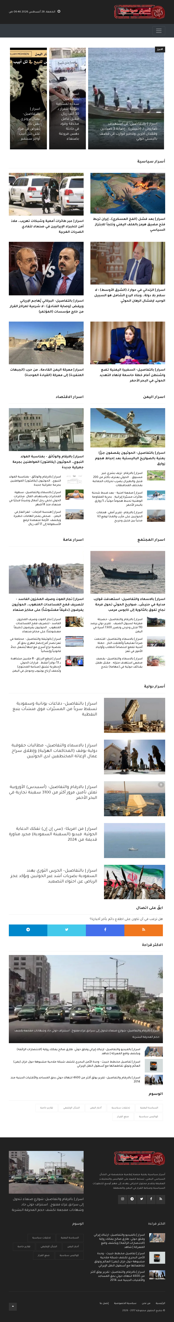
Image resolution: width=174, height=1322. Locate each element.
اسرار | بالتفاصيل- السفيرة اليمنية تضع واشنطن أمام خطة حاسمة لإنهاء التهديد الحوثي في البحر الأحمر (132, 375)
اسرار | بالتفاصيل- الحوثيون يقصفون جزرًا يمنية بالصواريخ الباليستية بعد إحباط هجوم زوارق (130, 459)
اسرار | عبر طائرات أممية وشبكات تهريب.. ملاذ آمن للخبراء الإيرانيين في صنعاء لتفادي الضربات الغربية (47, 227)
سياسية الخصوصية (125, 1303)
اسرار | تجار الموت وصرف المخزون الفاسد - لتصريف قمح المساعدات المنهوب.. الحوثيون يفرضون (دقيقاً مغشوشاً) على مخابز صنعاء (48, 605)
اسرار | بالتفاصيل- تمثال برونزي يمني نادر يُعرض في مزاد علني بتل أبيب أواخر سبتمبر (28, 124)
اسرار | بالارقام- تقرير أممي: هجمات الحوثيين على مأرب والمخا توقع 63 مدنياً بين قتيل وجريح (120, 516)
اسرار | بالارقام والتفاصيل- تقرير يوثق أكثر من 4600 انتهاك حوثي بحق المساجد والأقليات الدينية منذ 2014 (75, 1080)
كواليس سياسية (148, 1116)
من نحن (146, 1303)
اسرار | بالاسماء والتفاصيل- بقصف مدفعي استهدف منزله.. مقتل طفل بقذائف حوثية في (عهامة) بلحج (119, 663)
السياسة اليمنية (149, 1108)
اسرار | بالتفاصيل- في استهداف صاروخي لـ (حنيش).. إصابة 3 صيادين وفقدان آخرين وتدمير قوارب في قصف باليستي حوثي (128, 131)
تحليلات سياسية (121, 1108)
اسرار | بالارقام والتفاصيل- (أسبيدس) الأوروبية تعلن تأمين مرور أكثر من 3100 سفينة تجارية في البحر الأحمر (53, 792)
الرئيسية (160, 1303)
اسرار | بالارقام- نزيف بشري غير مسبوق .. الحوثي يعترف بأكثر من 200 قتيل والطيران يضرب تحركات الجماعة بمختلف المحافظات (117, 479)
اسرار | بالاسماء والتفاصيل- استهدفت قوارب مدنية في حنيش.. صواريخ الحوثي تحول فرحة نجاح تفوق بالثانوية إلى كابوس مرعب (129, 605)
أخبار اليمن (96, 1108)
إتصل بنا (104, 1303)
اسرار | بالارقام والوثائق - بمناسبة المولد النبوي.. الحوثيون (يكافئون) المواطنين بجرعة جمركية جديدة (48, 462)
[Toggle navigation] (158, 30)
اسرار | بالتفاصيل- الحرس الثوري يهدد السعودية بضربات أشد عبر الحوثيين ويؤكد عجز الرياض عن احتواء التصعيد (54, 876)
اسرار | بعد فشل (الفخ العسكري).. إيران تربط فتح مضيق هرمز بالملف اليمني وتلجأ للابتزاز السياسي (129, 225)
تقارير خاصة (46, 1108)
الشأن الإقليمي (71, 1108)
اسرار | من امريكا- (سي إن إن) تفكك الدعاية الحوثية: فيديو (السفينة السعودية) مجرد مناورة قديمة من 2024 (53, 834)
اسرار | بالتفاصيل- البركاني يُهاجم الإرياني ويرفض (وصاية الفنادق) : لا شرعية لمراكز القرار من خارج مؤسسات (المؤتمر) (47, 306)
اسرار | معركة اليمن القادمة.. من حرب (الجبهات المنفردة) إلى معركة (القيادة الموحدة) (47, 372)
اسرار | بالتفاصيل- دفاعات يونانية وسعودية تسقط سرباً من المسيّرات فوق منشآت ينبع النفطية (54, 709)
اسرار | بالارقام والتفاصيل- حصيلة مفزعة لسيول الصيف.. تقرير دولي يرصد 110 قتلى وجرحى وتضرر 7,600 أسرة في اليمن (116, 625)
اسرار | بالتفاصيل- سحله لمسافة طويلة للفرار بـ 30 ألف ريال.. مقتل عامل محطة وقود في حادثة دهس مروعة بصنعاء (67, 116)
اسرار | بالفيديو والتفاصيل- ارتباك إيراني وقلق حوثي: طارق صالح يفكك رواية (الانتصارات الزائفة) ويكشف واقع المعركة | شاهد (78, 1051)
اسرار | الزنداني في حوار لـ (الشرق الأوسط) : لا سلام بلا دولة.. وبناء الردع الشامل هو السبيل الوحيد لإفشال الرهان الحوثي (129, 296)
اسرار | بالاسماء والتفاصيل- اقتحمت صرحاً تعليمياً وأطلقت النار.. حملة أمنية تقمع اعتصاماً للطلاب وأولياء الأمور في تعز (118, 645)
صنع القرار (123, 1116)
